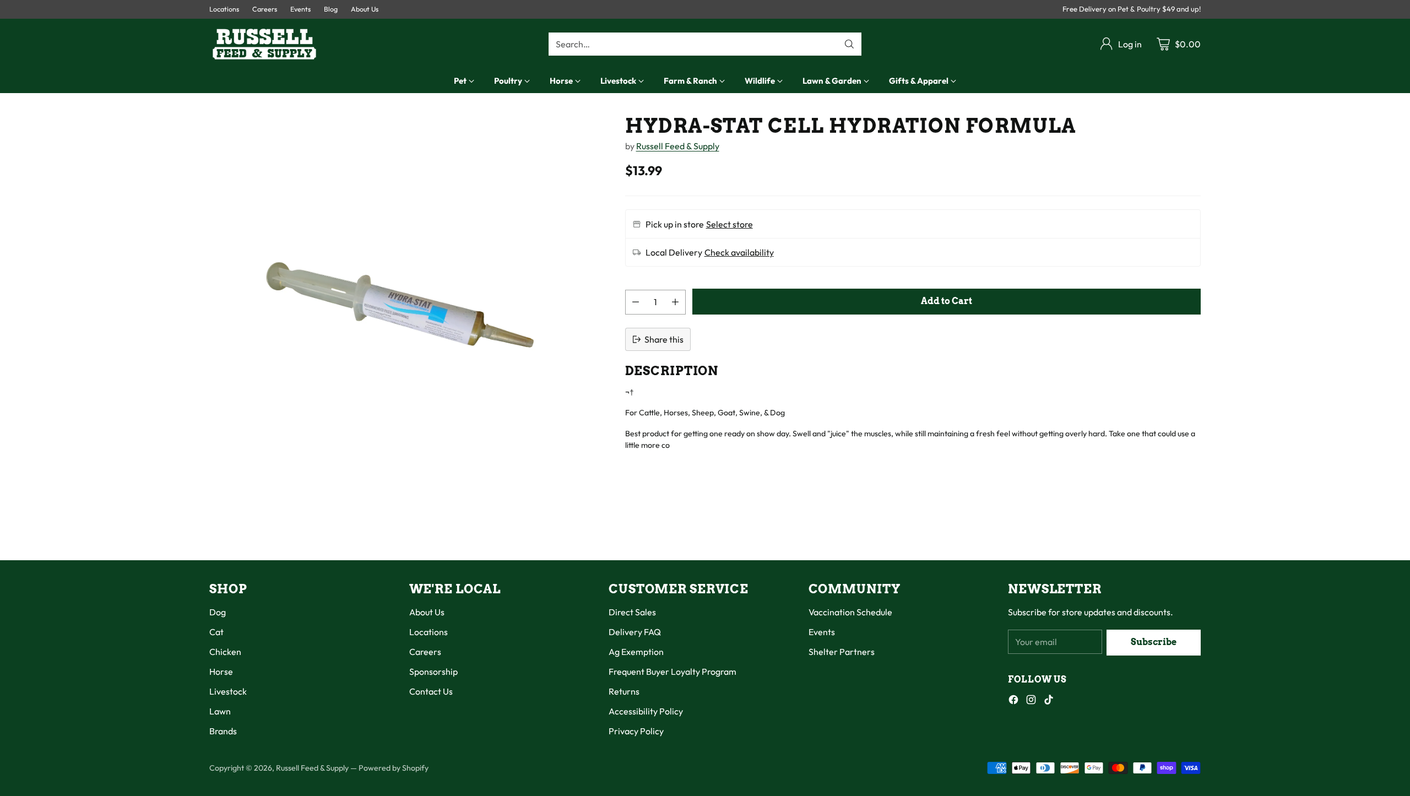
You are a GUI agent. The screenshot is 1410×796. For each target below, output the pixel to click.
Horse (221, 671)
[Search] (849, 44)
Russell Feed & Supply (677, 145)
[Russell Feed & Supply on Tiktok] (1048, 701)
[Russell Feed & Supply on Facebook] (1013, 701)
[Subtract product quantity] (636, 302)
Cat (216, 631)
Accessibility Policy (646, 711)
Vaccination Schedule (850, 612)
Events (822, 631)
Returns (624, 691)
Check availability (739, 252)
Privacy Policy (636, 731)
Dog (217, 612)
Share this (664, 339)
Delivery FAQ (635, 631)
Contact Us (431, 691)
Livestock (228, 691)
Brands (223, 731)
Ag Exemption (636, 651)
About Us (426, 612)
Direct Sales (632, 612)
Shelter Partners (842, 651)
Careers (425, 651)
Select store (729, 224)
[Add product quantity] (675, 302)
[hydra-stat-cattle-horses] (401, 307)
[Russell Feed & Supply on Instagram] (1031, 701)
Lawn (220, 711)
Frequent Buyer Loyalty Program (672, 671)
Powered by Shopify (394, 768)
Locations (428, 631)
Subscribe (1153, 642)
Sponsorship (433, 671)
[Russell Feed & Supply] (264, 44)
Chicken (225, 651)
